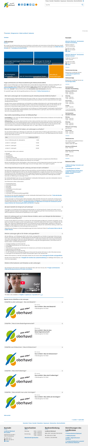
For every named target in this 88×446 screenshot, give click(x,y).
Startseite (25, 423)
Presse (47, 1)
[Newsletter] (30, 4)
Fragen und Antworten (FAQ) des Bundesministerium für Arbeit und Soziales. (32, 268)
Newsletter (57, 1)
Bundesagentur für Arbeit (73, 168)
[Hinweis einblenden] (36, 5)
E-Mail (67, 51)
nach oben (81, 419)
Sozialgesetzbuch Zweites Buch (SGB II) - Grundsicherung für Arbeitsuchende (74, 172)
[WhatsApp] (27, 4)
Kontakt (51, 1)
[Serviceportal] (33, 4)
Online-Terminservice (43, 91)
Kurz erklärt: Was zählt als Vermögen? (47, 397)
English (22, 294)
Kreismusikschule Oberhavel (74, 433)
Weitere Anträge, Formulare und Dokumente (74, 165)
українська (28, 294)
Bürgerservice (14, 33)
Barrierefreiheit (78, 1)
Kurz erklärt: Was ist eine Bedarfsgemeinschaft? (43, 331)
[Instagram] (22, 4)
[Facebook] (19, 4)
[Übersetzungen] (83, 1)
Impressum (63, 1)
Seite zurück (7, 415)
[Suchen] (82, 4)
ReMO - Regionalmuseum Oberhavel (72, 438)
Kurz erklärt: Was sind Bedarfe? (45, 306)
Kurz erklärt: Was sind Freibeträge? (46, 375)
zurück (75, 419)
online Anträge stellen (74, 80)
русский (35, 294)
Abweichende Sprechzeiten (31, 437)
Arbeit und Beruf (23, 33)
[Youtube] (24, 4)
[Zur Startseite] (11, 5)
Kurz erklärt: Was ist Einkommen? (46, 354)
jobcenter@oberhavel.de (10, 87)
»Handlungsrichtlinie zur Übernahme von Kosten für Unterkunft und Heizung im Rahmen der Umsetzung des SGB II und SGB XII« (33, 202)
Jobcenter (31, 33)
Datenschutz (70, 1)
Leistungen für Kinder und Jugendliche (52, 255)
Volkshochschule (71, 435)
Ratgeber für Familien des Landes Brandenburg (34, 257)
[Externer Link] (19, 319)
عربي (42, 294)
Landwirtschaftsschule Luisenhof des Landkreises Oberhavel (74, 441)
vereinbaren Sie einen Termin (19, 48)
